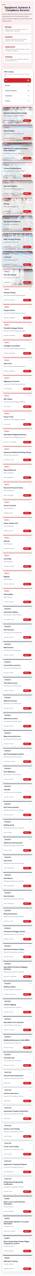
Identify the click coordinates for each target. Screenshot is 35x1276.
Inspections (17, 95)
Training (17, 101)
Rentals (17, 85)
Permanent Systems (17, 90)
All (17, 80)
